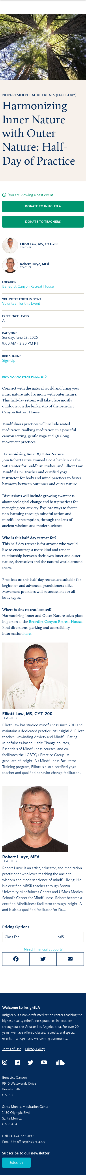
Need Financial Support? (43, 949)
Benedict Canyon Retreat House (28, 286)
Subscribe (16, 1162)
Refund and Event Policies (23, 376)
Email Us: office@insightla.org (23, 1142)
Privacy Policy (35, 1049)
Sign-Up (8, 360)
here (27, 633)
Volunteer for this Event (21, 303)
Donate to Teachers (43, 222)
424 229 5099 (24, 1136)
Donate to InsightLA (43, 206)
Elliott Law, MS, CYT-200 (39, 245)
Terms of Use (11, 1049)
